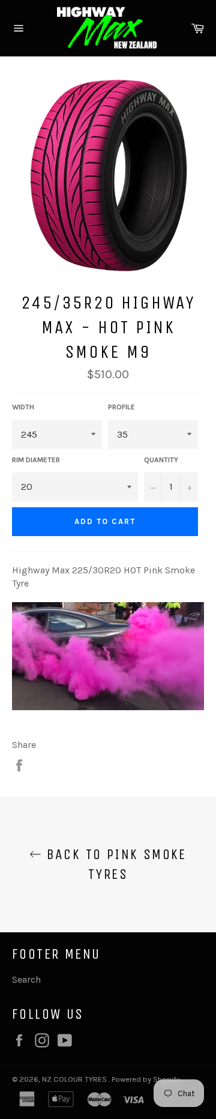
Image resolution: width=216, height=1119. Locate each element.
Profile (121, 407)
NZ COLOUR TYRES (75, 1079)
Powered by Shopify (146, 1079)
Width (23, 407)
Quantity (161, 460)
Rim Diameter (36, 460)
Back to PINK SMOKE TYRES (114, 864)
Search (26, 979)
